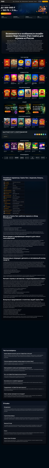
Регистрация (17, 1)
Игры (14, 1)
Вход (20, 1)
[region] (24, 64)
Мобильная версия (25, 1)
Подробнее (5, 136)
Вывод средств (31, 1)
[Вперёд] (46, 62)
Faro (2, 1)
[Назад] (2, 62)
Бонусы (35, 1)
